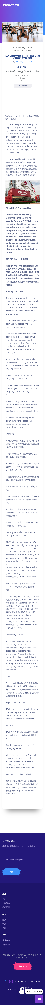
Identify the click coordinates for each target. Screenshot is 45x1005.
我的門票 (6, 907)
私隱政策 (6, 944)
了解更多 (21, 966)
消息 (4, 923)
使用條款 (6, 940)
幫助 (4, 928)
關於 (4, 919)
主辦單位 (6, 903)
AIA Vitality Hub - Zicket (23, 61)
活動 (4, 899)
